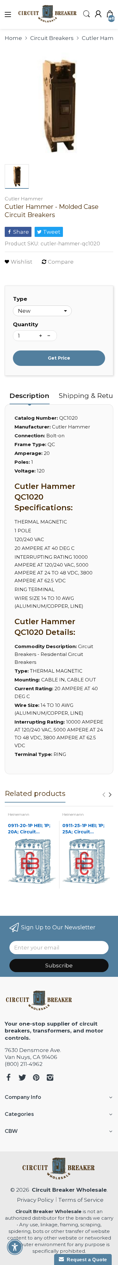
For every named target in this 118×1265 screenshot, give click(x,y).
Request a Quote (85, 1259)
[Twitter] (22, 1078)
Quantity (25, 324)
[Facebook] (8, 1078)
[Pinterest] (36, 1078)
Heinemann (18, 814)
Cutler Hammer (24, 199)
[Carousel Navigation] (107, 794)
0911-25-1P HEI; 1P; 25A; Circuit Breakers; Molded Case (83, 829)
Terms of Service (81, 1200)
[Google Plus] (50, 1078)
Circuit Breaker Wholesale (69, 1190)
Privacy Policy (33, 1200)
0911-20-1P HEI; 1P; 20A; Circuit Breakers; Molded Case (29, 829)
